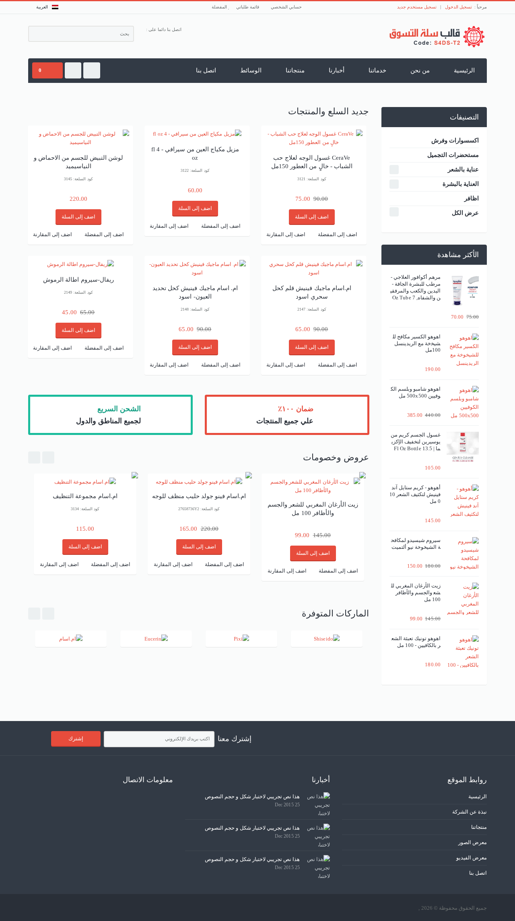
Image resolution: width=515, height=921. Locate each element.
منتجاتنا (295, 70)
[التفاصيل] (197, 134)
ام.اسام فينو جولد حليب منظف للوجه (199, 496)
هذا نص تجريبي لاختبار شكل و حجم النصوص (252, 796)
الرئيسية (464, 70)
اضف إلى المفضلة (104, 234)
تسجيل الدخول (458, 6)
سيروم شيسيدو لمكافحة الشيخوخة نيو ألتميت (416, 543)
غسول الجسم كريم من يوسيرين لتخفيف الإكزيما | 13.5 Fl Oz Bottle (416, 441)
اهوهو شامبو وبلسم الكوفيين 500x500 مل (416, 392)
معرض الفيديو (471, 858)
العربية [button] (42, 6)
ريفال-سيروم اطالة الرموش (78, 279)
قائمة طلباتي (248, 6)
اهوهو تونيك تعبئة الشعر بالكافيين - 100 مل (416, 641)
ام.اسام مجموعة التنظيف (85, 496)
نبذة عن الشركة (469, 812)
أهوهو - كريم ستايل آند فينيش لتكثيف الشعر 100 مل (415, 494)
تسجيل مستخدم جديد (417, 6)
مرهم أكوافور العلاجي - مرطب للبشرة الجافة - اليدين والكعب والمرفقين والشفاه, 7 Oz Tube (415, 287)
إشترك (75, 739)
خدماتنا (377, 70)
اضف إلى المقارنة (52, 234)
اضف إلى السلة (78, 217)
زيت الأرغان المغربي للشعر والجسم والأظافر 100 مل (416, 592)
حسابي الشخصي (287, 6)
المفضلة (220, 6)
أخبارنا (336, 70)
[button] (91, 70)
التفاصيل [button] (81, 134)
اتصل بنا (206, 70)
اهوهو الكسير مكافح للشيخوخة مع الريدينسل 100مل (417, 343)
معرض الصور (472, 842)
